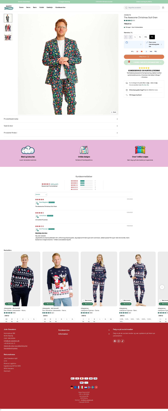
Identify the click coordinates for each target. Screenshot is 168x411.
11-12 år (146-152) (149, 319)
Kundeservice (60, 7)
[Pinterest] (118, 341)
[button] (128, 20)
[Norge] (89, 387)
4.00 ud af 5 (54, 184)
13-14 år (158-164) (122, 321)
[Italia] (82, 387)
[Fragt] (144, 90)
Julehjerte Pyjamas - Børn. (128, 310)
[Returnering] (144, 95)
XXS (6, 319)
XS (12, 319)
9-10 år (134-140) (144, 319)
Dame (21, 7)
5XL (94, 321)
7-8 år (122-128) (138, 319)
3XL (12, 321)
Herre (28, 7)
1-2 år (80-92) (122, 319)
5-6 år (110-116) (133, 319)
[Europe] (75, 387)
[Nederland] (85, 387)
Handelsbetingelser (11, 348)
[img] (39, 199)
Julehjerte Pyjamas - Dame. (90, 310)
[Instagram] (114, 341)
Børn (35, 7)
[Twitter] (122, 341)
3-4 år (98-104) (127, 319)
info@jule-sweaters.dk (11, 341)
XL (34, 319)
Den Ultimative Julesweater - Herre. (54, 310)
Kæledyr (50, 7)
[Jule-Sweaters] (9, 7)
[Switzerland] (96, 387)
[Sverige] (92, 387)
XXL (160, 321)
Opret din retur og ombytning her (15, 346)
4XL (17, 321)
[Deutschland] (71, 387)
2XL (6, 321)
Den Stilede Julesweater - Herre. (15, 310)
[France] (78, 387)
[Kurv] (163, 8)
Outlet (41, 7)
